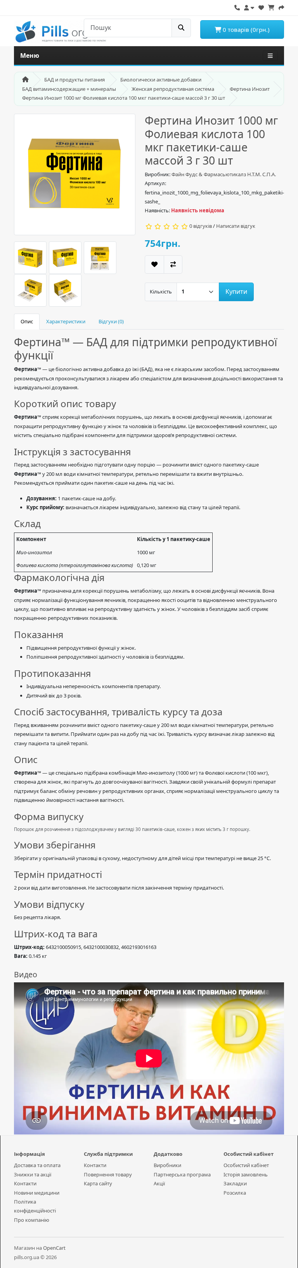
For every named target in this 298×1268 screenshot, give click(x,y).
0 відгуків (200, 225)
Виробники (167, 1165)
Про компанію (31, 1219)
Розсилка (235, 1192)
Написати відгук (235, 225)
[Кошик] (271, 6)
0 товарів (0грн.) (245, 29)
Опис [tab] (27, 321)
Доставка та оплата (37, 1165)
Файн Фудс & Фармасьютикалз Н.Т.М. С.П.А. (224, 174)
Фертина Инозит (250, 88)
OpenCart (54, 1247)
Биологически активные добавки (160, 79)
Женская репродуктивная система (173, 88)
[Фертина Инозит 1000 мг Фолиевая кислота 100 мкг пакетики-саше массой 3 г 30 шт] (74, 176)
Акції (159, 1183)
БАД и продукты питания (74, 79)
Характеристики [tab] (65, 321)
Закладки (235, 1183)
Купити (236, 291)
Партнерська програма (182, 1174)
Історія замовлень (246, 1174)
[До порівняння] (173, 264)
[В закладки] (154, 264)
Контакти (25, 1183)
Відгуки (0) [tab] (111, 321)
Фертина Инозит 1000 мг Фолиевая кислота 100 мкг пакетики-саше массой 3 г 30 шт (123, 97)
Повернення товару (108, 1174)
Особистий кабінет (246, 1165)
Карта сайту (98, 1183)
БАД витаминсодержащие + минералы (69, 88)
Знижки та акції (32, 1174)
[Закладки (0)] (261, 6)
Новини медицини (36, 1192)
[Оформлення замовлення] (281, 6)
